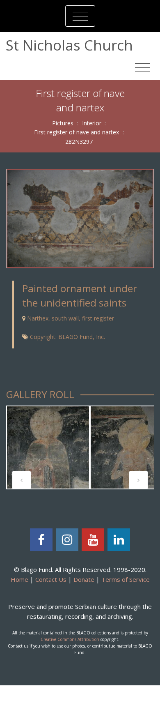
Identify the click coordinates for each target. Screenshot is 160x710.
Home (19, 579)
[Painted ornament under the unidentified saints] (80, 218)
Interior (91, 123)
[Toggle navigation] (80, 16)
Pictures (62, 123)
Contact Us (50, 579)
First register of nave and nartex (76, 132)
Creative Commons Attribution (70, 639)
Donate (83, 579)
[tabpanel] (48, 447)
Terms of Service (125, 579)
